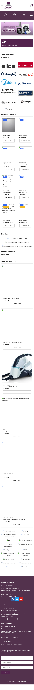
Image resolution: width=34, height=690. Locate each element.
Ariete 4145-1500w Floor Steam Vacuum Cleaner (16, 387)
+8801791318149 (9, 586)
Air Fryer (21, 219)
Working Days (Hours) (7, 594)
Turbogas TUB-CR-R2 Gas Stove (11, 431)
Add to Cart (8, 141)
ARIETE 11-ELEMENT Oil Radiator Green (12, 342)
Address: (3, 590)
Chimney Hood (6, 219)
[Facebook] (13, 599)
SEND (5, 672)
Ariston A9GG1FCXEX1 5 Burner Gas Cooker (14, 519)
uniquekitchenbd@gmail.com (12, 588)
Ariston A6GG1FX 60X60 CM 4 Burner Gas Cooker (16, 475)
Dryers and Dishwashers (8, 134)
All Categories (5, 17)
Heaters (4, 341)
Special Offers (14, 17)
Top (5, 120)
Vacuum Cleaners (7, 385)
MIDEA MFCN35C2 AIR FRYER (26, 220)
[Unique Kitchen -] (8, 5)
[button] (3, 29)
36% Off (6, 207)
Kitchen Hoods (23, 17)
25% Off (23, 207)
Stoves (4, 429)
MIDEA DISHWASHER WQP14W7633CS (12, 135)
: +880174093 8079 (10, 626)
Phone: (3, 586)
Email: (2, 588)
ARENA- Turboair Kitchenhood (11, 298)
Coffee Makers (22, 134)
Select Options (25, 141)
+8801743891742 (9, 608)
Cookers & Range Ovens (8, 162)
